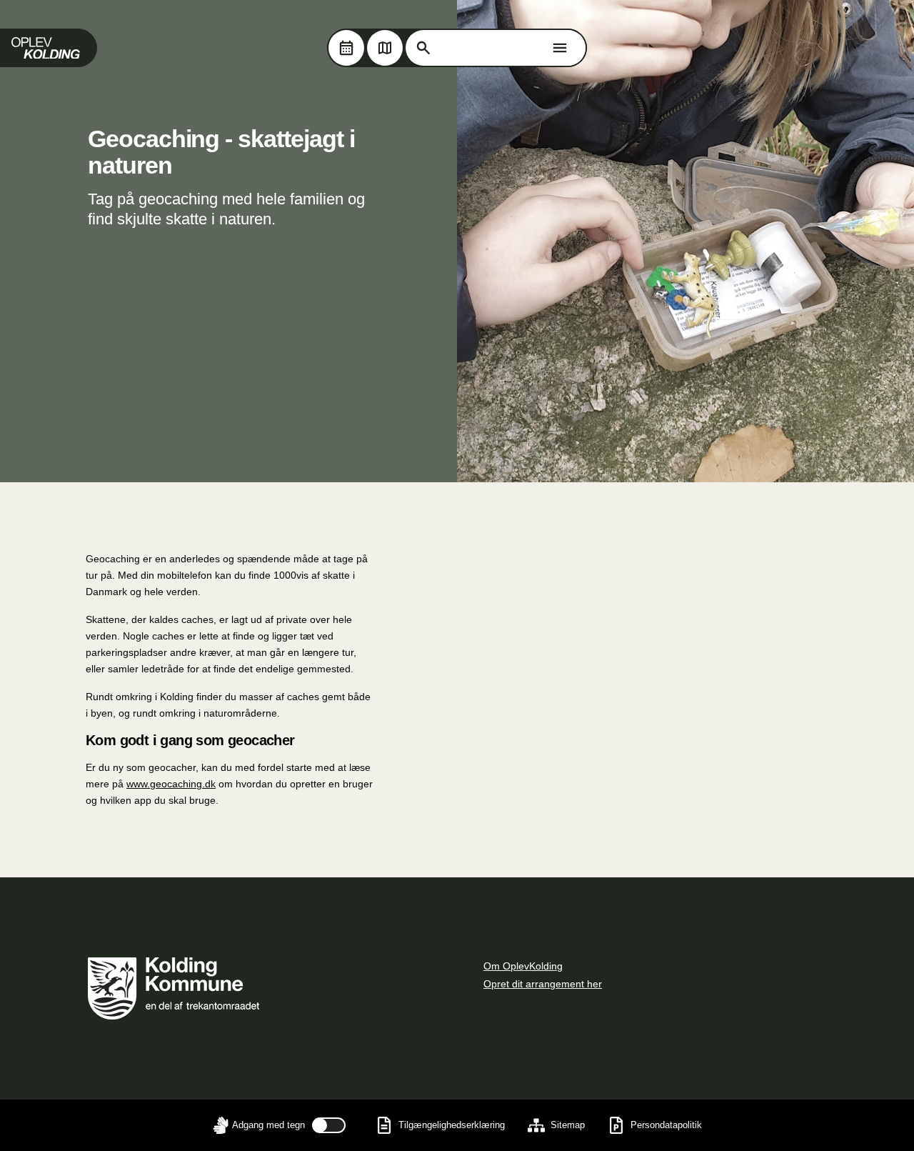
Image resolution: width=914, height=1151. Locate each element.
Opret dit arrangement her (542, 984)
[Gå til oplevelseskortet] (385, 48)
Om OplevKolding (523, 966)
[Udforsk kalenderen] (346, 48)
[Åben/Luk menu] (560, 48)
